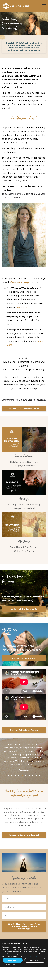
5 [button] (22, 765)
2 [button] (11, 765)
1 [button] (8, 765)
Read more (33, 956)
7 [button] (29, 765)
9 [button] (36, 765)
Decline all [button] (35, 960)
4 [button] (18, 765)
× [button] (45, 942)
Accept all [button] (12, 960)
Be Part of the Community (24, 609)
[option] (24, 752)
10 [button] (39, 765)
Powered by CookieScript (10, 964)
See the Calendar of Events (24, 730)
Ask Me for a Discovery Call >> (24, 408)
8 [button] (32, 765)
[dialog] (24, 953)
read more (21, 307)
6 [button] (25, 765)
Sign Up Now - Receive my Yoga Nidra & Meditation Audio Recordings (24, 916)
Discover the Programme (24, 658)
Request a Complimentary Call (24, 825)
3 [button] (15, 765)
